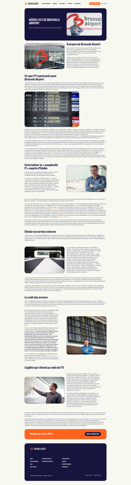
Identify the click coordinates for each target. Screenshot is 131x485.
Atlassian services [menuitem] (47, 458)
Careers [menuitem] (64, 461)
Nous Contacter (95, 3)
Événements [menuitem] (65, 467)
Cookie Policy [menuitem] (88, 475)
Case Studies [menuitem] (33, 467)
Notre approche (46, 3)
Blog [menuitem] (31, 464)
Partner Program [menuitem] (66, 464)
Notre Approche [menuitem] (34, 461)
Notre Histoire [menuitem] (65, 458)
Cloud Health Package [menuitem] (47, 461)
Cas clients (62, 3)
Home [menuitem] (31, 458)
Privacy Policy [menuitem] (97, 475)
